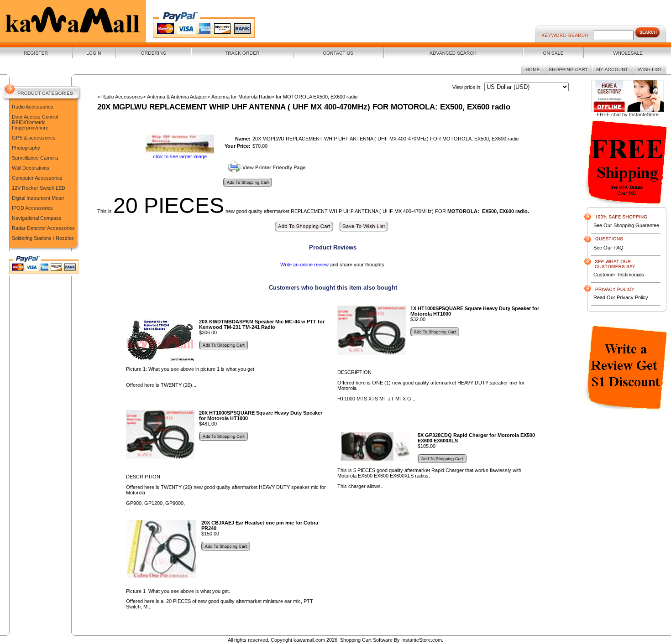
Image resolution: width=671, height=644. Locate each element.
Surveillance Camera (35, 158)
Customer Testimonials (618, 274)
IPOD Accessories (32, 208)
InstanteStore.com (421, 640)
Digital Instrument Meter (38, 198)
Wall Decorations (30, 168)
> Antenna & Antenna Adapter (175, 96)
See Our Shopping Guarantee (626, 225)
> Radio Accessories (120, 96)
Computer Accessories (37, 178)
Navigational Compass (37, 218)
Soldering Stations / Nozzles (43, 238)
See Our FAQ (608, 247)
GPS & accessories (34, 137)
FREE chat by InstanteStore (628, 114)
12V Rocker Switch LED (38, 188)
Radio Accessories (32, 106)
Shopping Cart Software (366, 640)
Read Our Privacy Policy (620, 297)
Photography (26, 148)
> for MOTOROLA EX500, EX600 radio (314, 96)
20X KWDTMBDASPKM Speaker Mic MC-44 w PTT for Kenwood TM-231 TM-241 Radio (262, 324)
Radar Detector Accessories (43, 228)
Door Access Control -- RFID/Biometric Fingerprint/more (37, 122)
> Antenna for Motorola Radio (239, 96)
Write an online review (304, 264)
